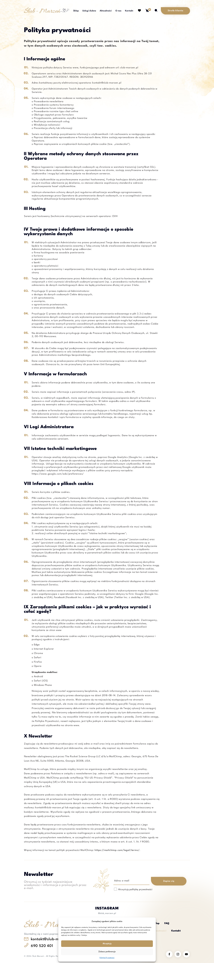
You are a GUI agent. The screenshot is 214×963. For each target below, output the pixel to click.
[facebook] (169, 954)
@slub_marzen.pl (107, 913)
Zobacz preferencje (107, 952)
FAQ (166, 923)
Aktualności (106, 11)
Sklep (76, 11)
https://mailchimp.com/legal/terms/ (117, 850)
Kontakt (129, 11)
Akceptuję (107, 944)
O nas (118, 11)
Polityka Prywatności (107, 958)
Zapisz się (168, 881)
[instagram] (178, 954)
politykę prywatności (140, 889)
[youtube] (186, 954)
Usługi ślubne (89, 11)
